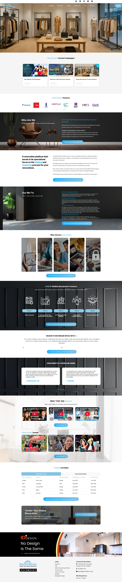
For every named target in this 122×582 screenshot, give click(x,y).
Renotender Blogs (60, 576)
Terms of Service (59, 572)
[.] (29, 320)
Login (118, 5)
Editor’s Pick (77, 5)
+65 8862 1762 (82, 568)
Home (43, 5)
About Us (92, 5)
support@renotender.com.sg (85, 571)
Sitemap (57, 574)
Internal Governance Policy (62, 568)
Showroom (60, 5)
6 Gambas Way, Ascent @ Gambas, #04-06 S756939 (83, 565)
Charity (68, 5)
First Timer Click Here (61, 37)
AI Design (51, 5)
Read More (27, 83)
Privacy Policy (59, 570)
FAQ (85, 5)
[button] (58, 389)
